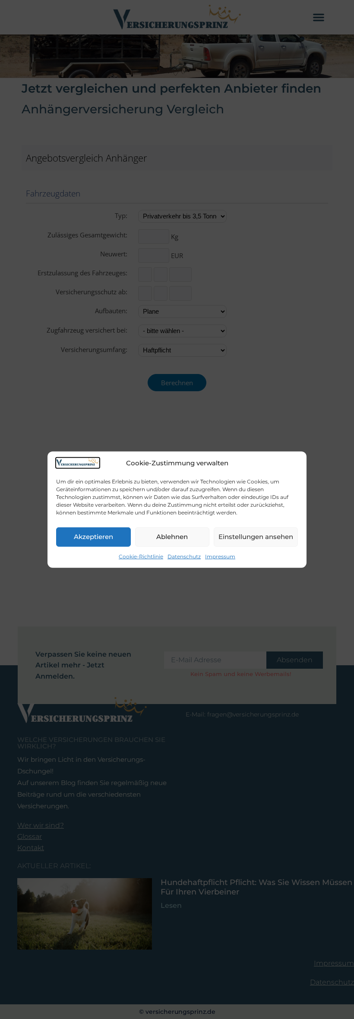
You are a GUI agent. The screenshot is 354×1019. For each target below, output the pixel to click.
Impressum (220, 556)
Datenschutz (184, 556)
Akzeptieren (93, 537)
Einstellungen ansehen (255, 537)
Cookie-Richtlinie (141, 556)
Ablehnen (172, 537)
